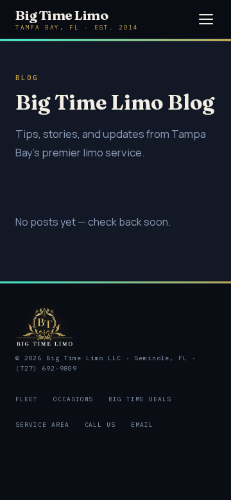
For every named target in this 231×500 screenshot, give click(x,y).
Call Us (100, 425)
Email (142, 425)
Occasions (73, 399)
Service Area (42, 425)
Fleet (26, 399)
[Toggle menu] (206, 19)
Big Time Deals (139, 399)
